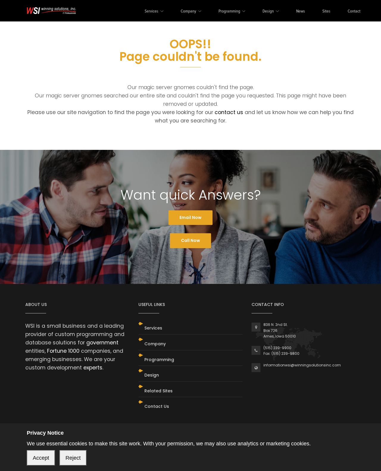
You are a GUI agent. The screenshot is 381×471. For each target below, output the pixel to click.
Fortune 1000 (63, 351)
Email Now (190, 217)
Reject (73, 458)
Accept (41, 458)
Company (188, 11)
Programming (229, 11)
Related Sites (158, 391)
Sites (326, 11)
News (300, 11)
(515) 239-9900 (277, 347)
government (102, 342)
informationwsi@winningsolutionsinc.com (302, 365)
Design (268, 11)
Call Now (190, 240)
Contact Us (156, 406)
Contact (354, 11)
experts (92, 367)
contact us (229, 112)
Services (151, 11)
